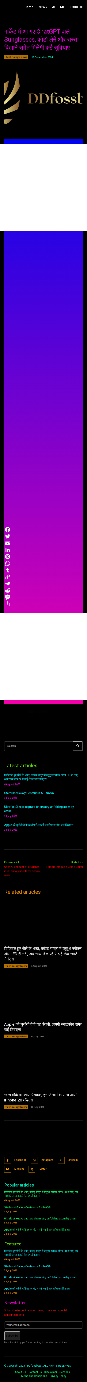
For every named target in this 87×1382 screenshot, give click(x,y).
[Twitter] (32, 1169)
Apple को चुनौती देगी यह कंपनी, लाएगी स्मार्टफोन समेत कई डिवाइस (38, 825)
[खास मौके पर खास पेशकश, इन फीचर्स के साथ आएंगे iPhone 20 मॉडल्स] (43, 1067)
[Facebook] (7, 1160)
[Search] (78, 746)
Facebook (20, 1160)
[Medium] (7, 1169)
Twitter (42, 1169)
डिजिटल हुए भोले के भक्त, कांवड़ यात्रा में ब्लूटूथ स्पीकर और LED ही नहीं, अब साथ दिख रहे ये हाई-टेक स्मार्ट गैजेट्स (41, 777)
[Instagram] (34, 1160)
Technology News (16, 56)
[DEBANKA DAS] (14, 719)
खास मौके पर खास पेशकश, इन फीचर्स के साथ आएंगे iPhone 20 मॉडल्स (40, 1097)
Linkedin (73, 1160)
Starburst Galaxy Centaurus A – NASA (29, 793)
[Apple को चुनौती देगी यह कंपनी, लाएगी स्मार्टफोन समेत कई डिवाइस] (43, 997)
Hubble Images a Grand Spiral (64, 867)
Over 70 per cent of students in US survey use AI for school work (22, 871)
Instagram (47, 1160)
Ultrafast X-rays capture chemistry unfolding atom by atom (39, 809)
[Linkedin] (61, 1160)
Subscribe (12, 1336)
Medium (19, 1169)
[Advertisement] (43, 187)
